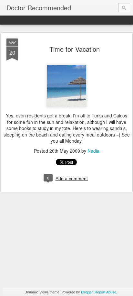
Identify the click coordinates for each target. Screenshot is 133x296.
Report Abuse (105, 291)
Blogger (87, 291)
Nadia (93, 151)
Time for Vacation (74, 49)
